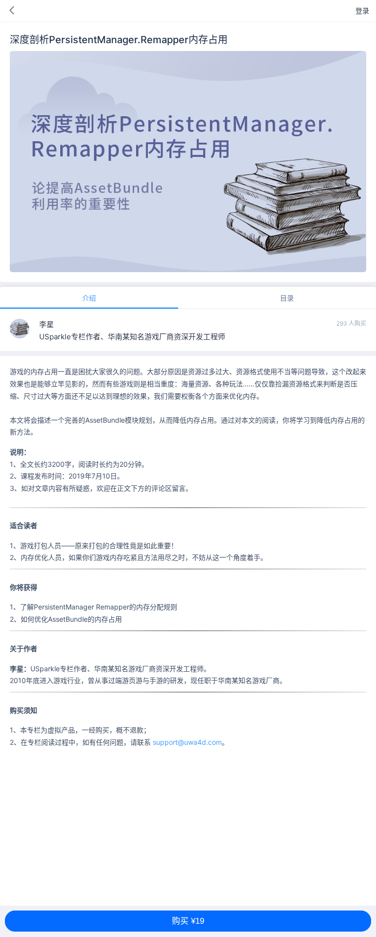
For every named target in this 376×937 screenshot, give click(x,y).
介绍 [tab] (89, 298)
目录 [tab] (287, 298)
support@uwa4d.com (187, 742)
